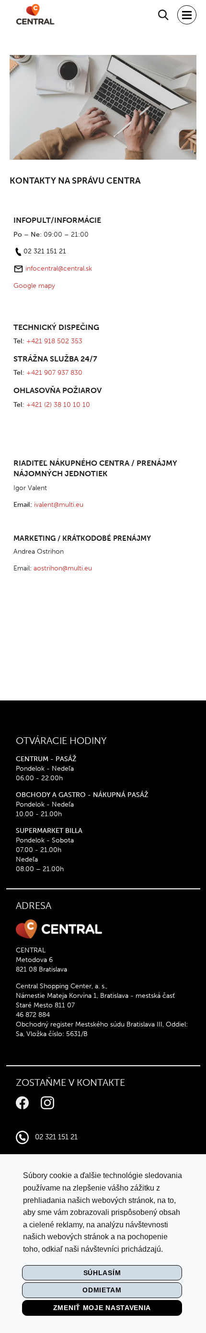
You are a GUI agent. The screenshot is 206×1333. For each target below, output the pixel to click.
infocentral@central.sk (58, 268)
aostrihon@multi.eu (63, 568)
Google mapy (34, 286)
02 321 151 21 (44, 251)
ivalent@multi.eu (58, 505)
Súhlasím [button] (102, 1273)
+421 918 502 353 (54, 341)
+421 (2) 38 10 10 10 (58, 405)
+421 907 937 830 (54, 373)
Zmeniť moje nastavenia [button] (102, 1307)
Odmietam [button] (102, 1290)
